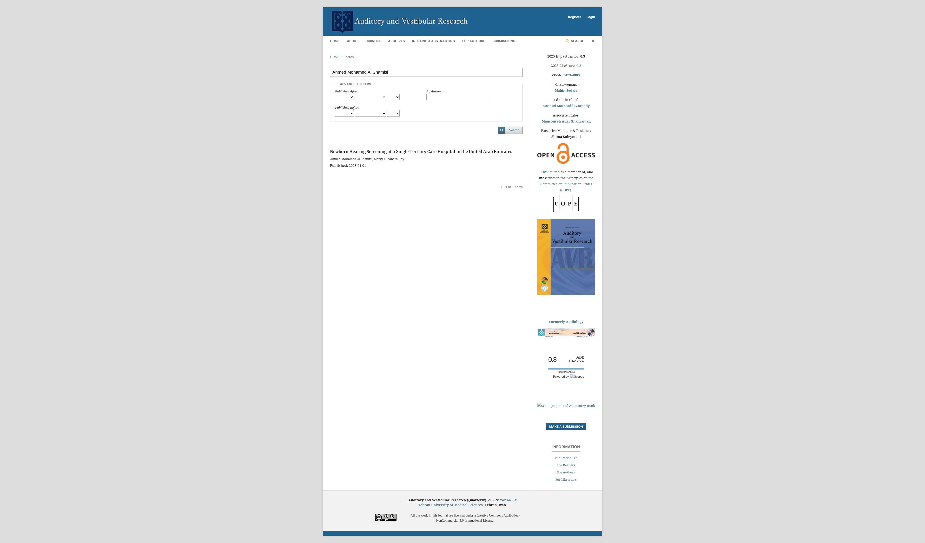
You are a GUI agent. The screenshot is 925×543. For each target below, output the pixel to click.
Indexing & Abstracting (433, 41)
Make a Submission (566, 426)
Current (373, 41)
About (352, 41)
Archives (396, 41)
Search (577, 41)
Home (335, 41)
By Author (433, 91)
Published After (346, 91)
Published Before (347, 107)
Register (574, 17)
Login (591, 17)
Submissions (504, 41)
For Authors (473, 41)
